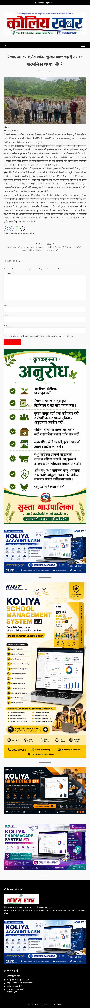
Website (7, 326)
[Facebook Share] (6, 228)
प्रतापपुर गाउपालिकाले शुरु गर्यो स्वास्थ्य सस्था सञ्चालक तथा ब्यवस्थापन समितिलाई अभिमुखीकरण (25, 247)
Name (7, 305)
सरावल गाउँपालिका (28, 233)
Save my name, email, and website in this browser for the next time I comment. (39, 336)
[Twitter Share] (22, 228)
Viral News (46, 1004)
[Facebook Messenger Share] (11, 228)
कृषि (15, 233)
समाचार (20, 233)
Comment (8, 274)
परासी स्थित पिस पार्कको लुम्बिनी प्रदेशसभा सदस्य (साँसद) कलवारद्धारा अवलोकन (64, 247)
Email (7, 316)
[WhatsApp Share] (17, 228)
